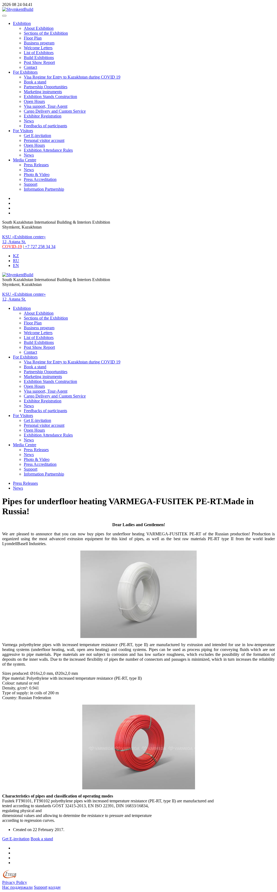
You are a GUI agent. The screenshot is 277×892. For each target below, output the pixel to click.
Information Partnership (44, 189)
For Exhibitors (25, 72)
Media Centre (24, 160)
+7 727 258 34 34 (39, 246)
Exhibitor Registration (42, 116)
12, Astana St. (14, 241)
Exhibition (22, 23)
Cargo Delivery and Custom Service (55, 111)
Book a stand (35, 82)
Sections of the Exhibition (46, 33)
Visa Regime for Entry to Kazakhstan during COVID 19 (72, 77)
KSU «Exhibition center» (24, 237)
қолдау (54, 887)
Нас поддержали (17, 887)
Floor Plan (33, 38)
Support (30, 184)
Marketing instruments (43, 91)
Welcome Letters (38, 47)
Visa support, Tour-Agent (45, 106)
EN (16, 265)
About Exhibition (39, 28)
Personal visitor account (44, 140)
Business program (39, 43)
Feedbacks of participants (45, 125)
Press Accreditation (40, 179)
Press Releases (36, 164)
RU (16, 260)
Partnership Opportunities (45, 86)
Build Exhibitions (39, 57)
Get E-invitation (37, 135)
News (29, 121)
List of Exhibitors (39, 52)
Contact (30, 67)
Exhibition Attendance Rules (48, 150)
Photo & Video (37, 174)
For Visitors (23, 130)
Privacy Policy (14, 882)
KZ (16, 255)
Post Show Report (39, 62)
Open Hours (34, 101)
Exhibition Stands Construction (50, 96)
